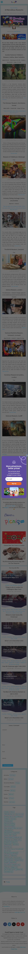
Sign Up (14, 483)
